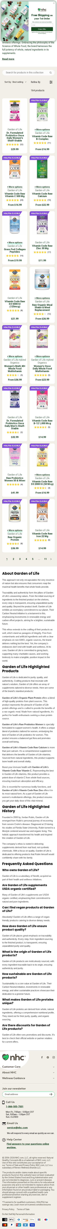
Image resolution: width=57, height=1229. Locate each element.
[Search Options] (52, 73)
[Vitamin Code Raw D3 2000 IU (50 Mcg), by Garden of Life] (42, 456)
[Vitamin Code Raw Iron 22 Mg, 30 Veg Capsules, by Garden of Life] (42, 511)
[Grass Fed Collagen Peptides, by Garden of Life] (14, 223)
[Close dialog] (54, 3)
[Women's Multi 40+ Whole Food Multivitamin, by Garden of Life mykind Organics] (14, 337)
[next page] (51, 559)
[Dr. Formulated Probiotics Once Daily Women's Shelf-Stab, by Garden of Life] (14, 110)
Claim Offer (42, 29)
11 (45, 559)
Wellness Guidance (13, 1078)
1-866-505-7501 (14, 1106)
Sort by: (14, 82)
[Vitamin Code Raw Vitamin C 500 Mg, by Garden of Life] (14, 168)
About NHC (9, 1072)
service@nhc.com (17, 1127)
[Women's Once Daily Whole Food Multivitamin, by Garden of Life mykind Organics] (42, 337)
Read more (8, 59)
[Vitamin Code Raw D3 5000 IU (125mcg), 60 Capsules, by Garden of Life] (14, 279)
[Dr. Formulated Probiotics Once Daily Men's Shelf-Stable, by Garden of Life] (14, 398)
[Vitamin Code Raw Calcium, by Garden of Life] (42, 168)
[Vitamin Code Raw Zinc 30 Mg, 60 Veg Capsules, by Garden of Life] (42, 223)
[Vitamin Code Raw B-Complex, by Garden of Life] (42, 110)
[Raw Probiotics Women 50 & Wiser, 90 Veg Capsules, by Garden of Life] (14, 456)
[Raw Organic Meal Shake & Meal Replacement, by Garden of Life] (42, 279)
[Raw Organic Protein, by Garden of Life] (14, 511)
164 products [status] (37, 90)
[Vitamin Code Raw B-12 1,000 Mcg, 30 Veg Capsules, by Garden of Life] (42, 398)
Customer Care (11, 1066)
